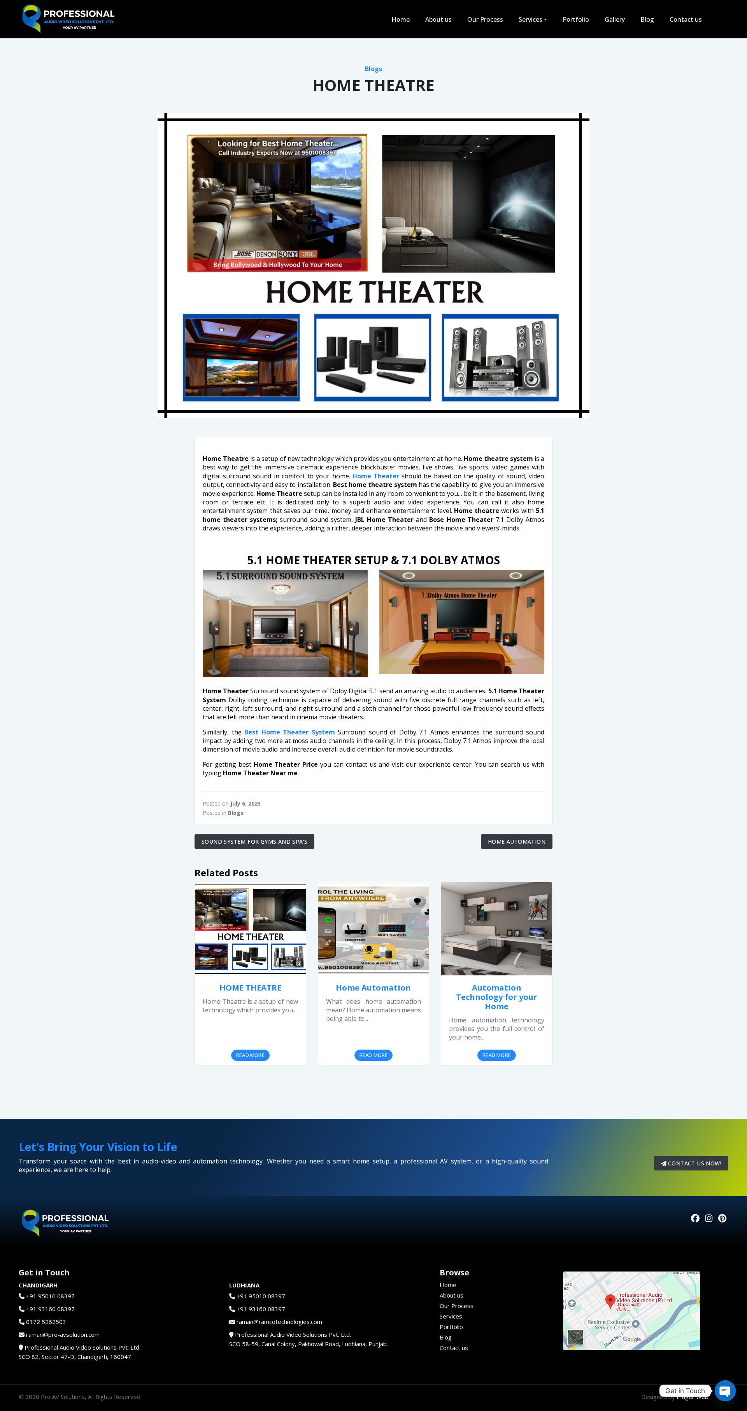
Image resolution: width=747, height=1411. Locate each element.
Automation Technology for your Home (496, 997)
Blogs (373, 69)
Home (400, 19)
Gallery (615, 19)
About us (438, 19)
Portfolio (576, 19)
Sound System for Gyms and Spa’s (254, 841)
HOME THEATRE (250, 987)
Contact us (686, 19)
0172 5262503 (46, 1322)
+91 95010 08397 (50, 1296)
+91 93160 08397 (50, 1309)
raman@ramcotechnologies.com (279, 1322)
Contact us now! (693, 1163)
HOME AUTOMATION (516, 841)
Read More (250, 1055)
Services (530, 19)
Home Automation (373, 987)
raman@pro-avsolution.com (63, 1334)
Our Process (485, 19)
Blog (647, 19)
